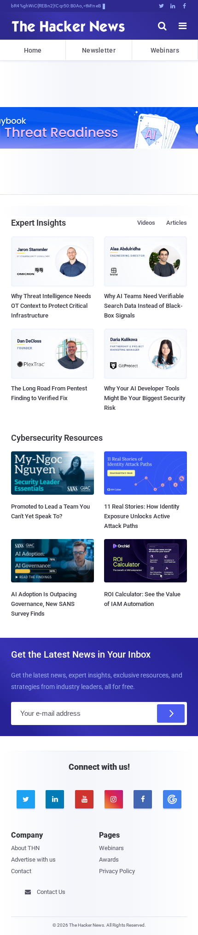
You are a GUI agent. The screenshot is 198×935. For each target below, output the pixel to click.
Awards (109, 859)
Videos (146, 222)
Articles (176, 222)
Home (33, 50)
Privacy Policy (117, 871)
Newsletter (99, 50)
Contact (21, 871)
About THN (25, 848)
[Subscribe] (171, 713)
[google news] (172, 799)
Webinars (165, 50)
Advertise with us (33, 859)
